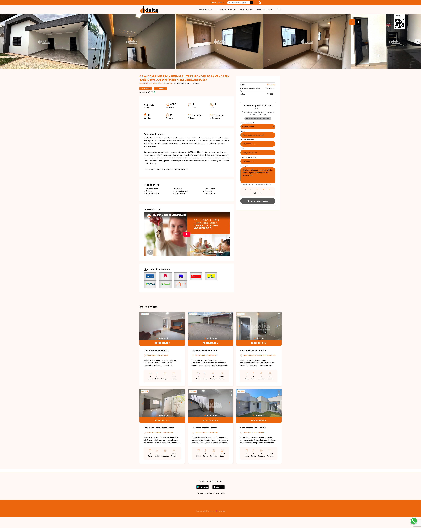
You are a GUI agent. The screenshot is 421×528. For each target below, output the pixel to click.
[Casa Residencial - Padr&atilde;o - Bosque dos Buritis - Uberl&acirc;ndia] (150, 9)
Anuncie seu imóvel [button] (225, 10)
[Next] (181, 326)
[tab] (352, 22)
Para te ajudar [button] (263, 10)
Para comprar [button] (204, 10)
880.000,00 (271, 85)
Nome (243, 131)
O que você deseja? (247, 123)
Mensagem (244, 166)
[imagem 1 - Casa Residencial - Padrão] (162, 326)
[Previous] (143, 326)
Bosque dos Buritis (165, 83)
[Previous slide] (3, 41)
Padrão (154, 83)
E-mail (243, 148)
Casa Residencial (145, 83)
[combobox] (257, 126)
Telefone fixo (249, 157)
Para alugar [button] (245, 10)
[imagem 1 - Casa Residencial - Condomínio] (162, 403)
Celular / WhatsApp (247, 140)
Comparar (161, 88)
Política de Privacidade (204, 493)
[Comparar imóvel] (182, 317)
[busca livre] (251, 2)
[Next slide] (417, 41)
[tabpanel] (210, 41)
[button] (259, 2)
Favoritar (146, 88)
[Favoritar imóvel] (182, 314)
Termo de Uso (220, 493)
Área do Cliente (216, 2)
